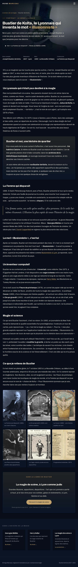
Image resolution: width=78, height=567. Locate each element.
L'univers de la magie (9, 13)
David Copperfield (23, 230)
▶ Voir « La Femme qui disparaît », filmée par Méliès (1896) (25, 46)
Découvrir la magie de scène (39, 502)
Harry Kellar (51, 279)
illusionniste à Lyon (49, 253)
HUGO (10, 3)
